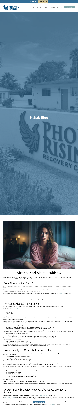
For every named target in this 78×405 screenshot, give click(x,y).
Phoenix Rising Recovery (44, 395)
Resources (59, 7)
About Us (39, 7)
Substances (52, 7)
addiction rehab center (10, 397)
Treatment (45, 7)
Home (33, 7)
